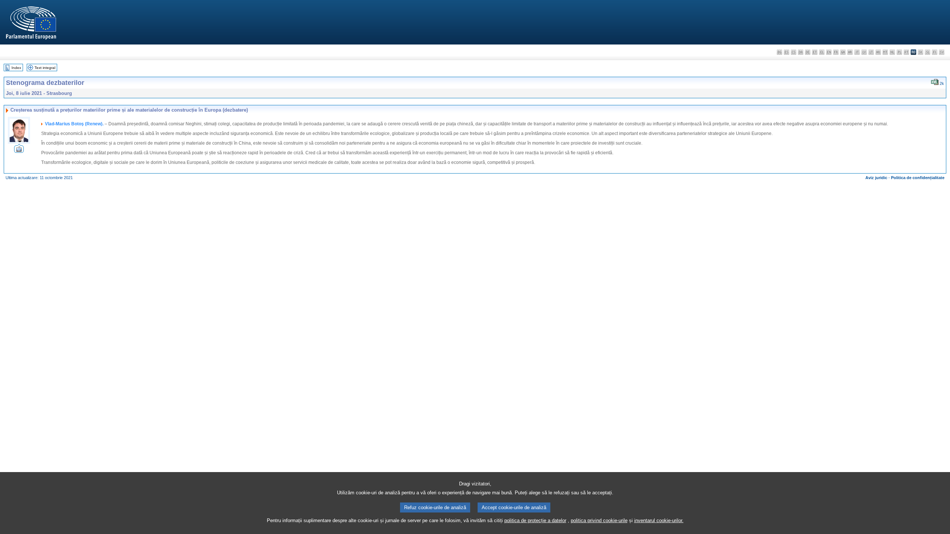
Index (16, 68)
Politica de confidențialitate (917, 177)
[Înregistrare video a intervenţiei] (19, 151)
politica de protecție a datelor (535, 520)
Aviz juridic (876, 177)
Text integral (45, 68)
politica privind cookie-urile (599, 520)
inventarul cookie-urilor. (659, 520)
